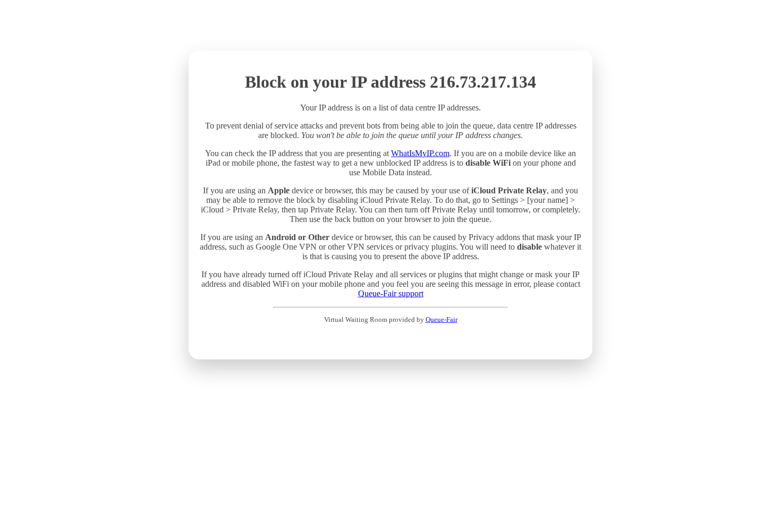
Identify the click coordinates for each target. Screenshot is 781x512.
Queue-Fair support (390, 293)
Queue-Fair (441, 319)
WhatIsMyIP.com (420, 153)
